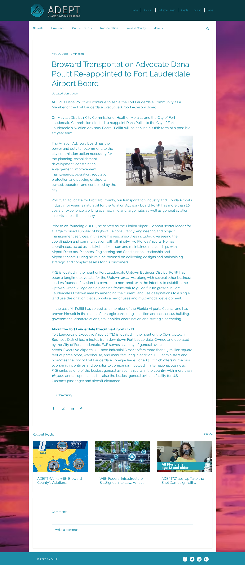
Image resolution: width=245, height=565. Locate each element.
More (157, 28)
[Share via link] (81, 408)
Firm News (58, 28)
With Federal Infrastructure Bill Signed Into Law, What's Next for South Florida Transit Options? (122, 480)
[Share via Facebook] (53, 408)
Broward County (136, 28)
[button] (207, 28)
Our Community (82, 28)
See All (208, 433)
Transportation (109, 28)
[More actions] (191, 53)
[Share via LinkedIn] (72, 408)
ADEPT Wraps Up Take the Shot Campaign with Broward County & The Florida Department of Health (183, 480)
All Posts (38, 28)
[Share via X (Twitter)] (63, 408)
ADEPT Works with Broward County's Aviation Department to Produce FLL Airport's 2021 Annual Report (60, 480)
